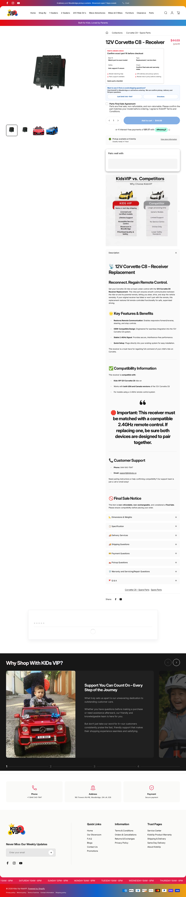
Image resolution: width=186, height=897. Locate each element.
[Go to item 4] (52, 130)
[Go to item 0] (11, 130)
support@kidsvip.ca (128, 473)
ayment (152, 794)
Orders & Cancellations (125, 834)
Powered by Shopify (36, 888)
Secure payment (151, 797)
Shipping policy (61, 892)
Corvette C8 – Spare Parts (138, 32)
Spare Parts (156, 589)
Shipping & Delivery (156, 838)
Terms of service (33, 892)
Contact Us (92, 847)
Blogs (89, 843)
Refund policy (21, 892)
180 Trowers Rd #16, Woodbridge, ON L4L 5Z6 (93, 797)
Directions (160, 97)
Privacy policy (10, 892)
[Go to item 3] (38, 130)
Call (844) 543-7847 (124, 97)
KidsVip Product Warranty (159, 834)
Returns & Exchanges (125, 838)
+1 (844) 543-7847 (34, 797)
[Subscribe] (51, 852)
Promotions (92, 851)
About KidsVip (154, 847)
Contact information (47, 892)
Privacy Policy (121, 843)
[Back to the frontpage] (107, 32)
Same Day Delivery (156, 843)
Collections (117, 32)
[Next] (90, 81)
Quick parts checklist (115, 81)
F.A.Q (89, 838)
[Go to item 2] (25, 130)
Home (90, 830)
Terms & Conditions (124, 830)
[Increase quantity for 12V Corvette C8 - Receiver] (118, 120)
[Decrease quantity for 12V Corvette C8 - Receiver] (109, 120)
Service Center (154, 830)
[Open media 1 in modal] (51, 77)
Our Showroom (94, 834)
